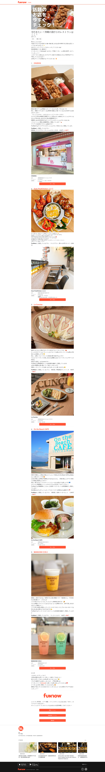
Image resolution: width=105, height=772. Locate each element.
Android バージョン (52, 715)
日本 (33, 38)
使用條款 (37, 769)
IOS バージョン (52, 710)
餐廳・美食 (39, 38)
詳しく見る (52, 183)
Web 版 (52, 720)
